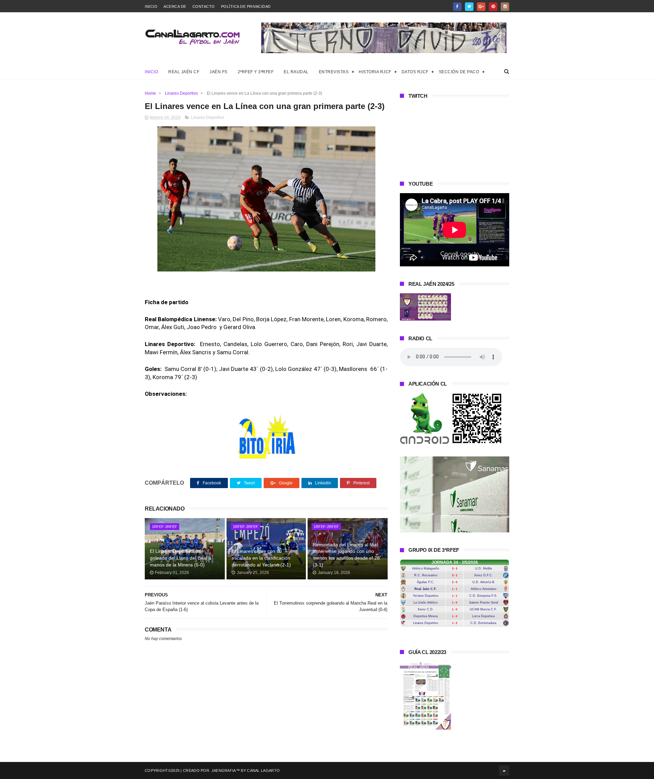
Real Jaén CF (183, 71)
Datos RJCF (415, 71)
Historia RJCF (375, 71)
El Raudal (296, 71)
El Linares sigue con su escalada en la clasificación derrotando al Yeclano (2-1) (261, 557)
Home (150, 93)
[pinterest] (493, 6)
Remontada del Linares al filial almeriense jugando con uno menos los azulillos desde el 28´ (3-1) (347, 554)
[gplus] (481, 6)
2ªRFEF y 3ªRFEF (256, 71)
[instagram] (505, 6)
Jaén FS (218, 71)
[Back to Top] (504, 770)
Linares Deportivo (181, 93)
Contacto (203, 6)
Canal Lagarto (263, 770)
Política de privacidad (246, 6)
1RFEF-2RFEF (164, 527)
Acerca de (175, 6)
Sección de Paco (459, 71)
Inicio (151, 6)
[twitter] (469, 6)
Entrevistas (334, 71)
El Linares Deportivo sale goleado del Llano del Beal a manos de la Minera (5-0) (180, 557)
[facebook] (457, 6)
